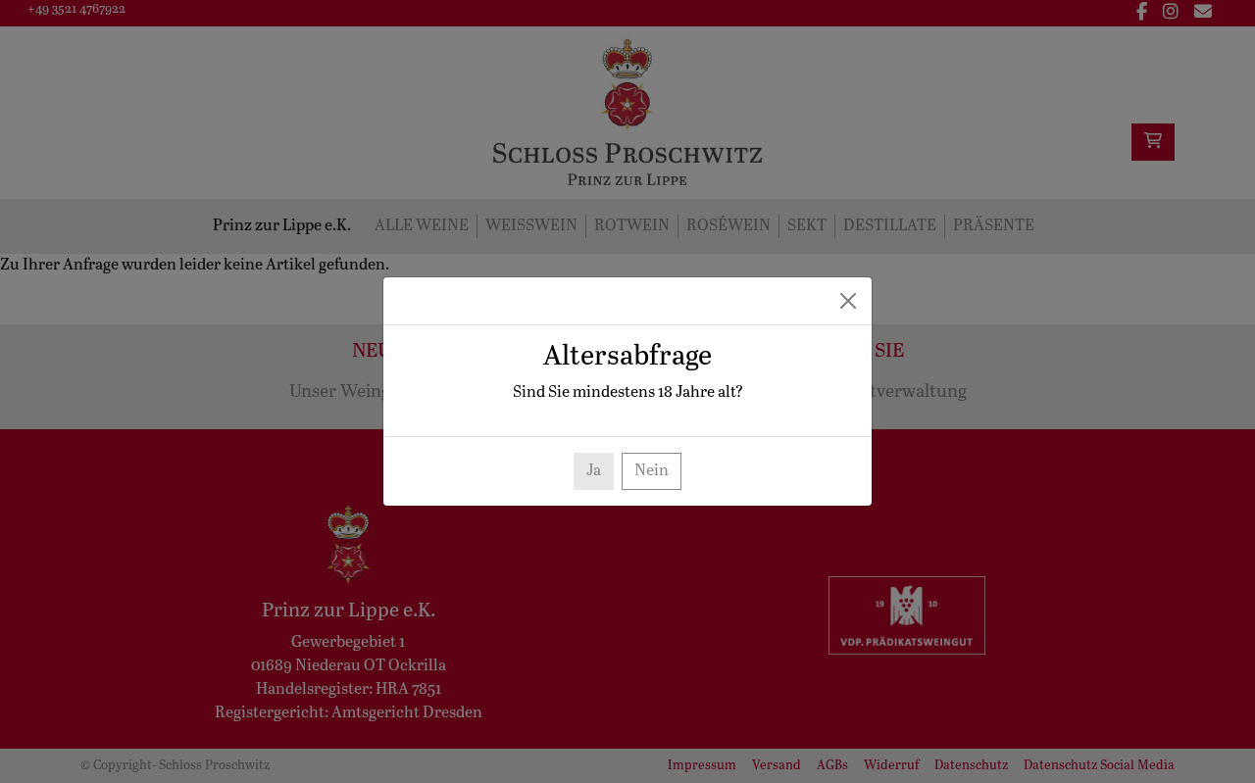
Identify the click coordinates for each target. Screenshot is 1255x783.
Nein (651, 471)
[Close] (848, 301)
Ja (593, 471)
